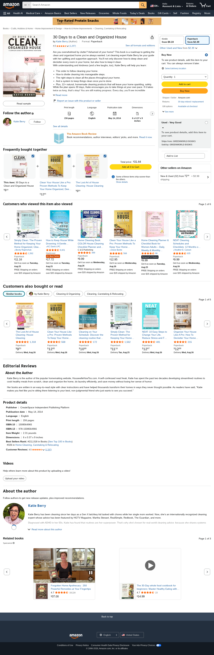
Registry (196, 13)
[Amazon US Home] (76, 636)
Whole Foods (120, 13)
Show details (122, 182)
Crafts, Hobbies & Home (22, 28)
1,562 (128, 342)
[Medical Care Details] (41, 13)
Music (207, 13)
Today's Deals (137, 13)
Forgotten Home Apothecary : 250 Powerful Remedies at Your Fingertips (71, 587)
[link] (55, 166)
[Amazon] (11, 5)
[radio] (172, 40)
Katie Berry (62, 41)
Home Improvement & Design (48, 28)
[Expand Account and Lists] (182, 6)
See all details (60, 126)
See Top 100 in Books (60, 441)
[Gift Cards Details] (170, 13)
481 (158, 342)
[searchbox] (85, 5)
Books (151, 13)
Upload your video (14, 478)
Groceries (104, 13)
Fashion (184, 13)
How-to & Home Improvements (78, 28)
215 (190, 342)
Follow (37, 121)
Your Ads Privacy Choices (143, 645)
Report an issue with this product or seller (79, 100)
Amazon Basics (53, 13)
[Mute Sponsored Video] (91, 579)
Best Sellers (70, 13)
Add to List (172, 156)
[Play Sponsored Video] (150, 565)
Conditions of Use (65, 645)
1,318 (33, 342)
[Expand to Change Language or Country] (158, 6)
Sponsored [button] (7, 543)
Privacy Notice (82, 645)
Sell (175, 13)
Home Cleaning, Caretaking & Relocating (37, 445)
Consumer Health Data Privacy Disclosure (110, 645)
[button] (7, 13)
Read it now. (145, 137)
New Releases (87, 13)
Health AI (18, 13)
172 (95, 342)
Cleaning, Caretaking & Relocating (110, 28)
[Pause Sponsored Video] (91, 573)
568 (63, 342)
